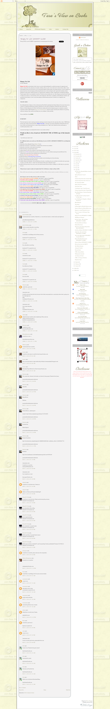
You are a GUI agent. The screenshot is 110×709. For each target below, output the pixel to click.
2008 (75, 270)
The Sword (77, 204)
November (77, 156)
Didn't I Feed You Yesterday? (81, 184)
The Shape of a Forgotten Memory (82, 286)
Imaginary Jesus (78, 259)
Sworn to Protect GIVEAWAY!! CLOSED (83, 242)
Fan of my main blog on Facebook (31, 155)
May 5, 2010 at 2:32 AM (29, 674)
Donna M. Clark (26, 497)
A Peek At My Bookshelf (82, 312)
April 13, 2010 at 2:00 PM (30, 271)
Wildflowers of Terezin (79, 217)
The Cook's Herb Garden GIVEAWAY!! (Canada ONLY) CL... (83, 236)
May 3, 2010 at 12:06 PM (29, 381)
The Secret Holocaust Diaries (81, 222)
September (77, 160)
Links (50, 29)
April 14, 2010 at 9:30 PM (30, 322)
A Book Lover (82, 303)
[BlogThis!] (41, 203)
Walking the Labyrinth (79, 253)
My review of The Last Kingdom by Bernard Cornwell (82, 300)
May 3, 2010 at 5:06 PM (29, 493)
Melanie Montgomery (27, 558)
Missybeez (25, 325)
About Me (28, 29)
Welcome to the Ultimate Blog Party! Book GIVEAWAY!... (82, 227)
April (76, 169)
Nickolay (24, 374)
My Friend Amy (82, 293)
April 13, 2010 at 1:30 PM (30, 221)
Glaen (76, 176)
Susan (24, 571)
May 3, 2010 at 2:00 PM (29, 468)
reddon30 (24, 482)
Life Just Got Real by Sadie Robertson (82, 313)
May (76, 167)
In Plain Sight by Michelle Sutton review (83, 206)
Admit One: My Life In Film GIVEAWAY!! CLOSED (80, 232)
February (77, 264)
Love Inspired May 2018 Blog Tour (82, 304)
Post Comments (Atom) (29, 692)
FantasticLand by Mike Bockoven (82, 294)
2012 (75, 148)
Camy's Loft (82, 285)
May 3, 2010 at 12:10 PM (29, 432)
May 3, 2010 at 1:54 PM (29, 459)
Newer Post (21, 690)
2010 (75, 152)
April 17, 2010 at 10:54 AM (30, 330)
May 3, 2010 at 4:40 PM (29, 479)
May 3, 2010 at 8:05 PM (29, 511)
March (76, 262)
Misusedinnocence (26, 334)
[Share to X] (42, 203)
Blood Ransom (78, 202)
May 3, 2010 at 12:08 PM (29, 405)
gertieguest (25, 550)
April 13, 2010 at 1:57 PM (30, 239)
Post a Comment (22, 687)
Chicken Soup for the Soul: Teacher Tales (83, 178)
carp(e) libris (82, 321)
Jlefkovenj (25, 344)
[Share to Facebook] (43, 203)
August (76, 162)
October (77, 158)
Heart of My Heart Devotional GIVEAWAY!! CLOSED (81, 239)
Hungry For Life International (40, 109)
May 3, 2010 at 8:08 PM (29, 538)
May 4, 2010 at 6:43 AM (29, 575)
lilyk (23, 645)
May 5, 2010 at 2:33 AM (29, 684)
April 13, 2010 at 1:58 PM (30, 250)
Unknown (24, 285)
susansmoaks (25, 579)
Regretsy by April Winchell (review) (82, 210)
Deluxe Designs (89, 701)
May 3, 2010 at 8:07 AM (29, 370)
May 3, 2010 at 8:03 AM (29, 356)
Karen (24, 620)
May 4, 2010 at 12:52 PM (29, 617)
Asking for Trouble (79, 248)
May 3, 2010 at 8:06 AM (29, 363)
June (76, 165)
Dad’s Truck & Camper (82, 290)
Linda (24, 232)
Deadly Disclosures (79, 224)
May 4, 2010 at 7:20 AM (29, 592)
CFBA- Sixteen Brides (79, 252)
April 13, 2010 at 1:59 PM (30, 260)
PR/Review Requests (40, 29)
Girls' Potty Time (78, 186)
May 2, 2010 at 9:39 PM (29, 348)
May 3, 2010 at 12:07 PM (29, 391)
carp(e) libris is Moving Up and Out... (82, 322)
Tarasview (83, 37)
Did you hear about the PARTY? (81, 244)
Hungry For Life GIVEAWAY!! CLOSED (83, 215)
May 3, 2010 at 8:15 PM (29, 547)
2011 (75, 150)
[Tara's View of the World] (82, 129)
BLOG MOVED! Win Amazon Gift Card (82, 317)
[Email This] (39, 203)
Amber (24, 314)
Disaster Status (78, 250)
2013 (75, 146)
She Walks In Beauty (79, 246)
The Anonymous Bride (79, 182)
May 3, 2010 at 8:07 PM (29, 520)
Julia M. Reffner (26, 214)
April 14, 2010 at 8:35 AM (30, 289)
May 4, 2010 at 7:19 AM (29, 583)
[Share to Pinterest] (45, 203)
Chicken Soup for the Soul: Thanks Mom (83, 190)
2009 (75, 268)
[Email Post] (37, 202)
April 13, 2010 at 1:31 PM (30, 229)
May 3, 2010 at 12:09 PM (29, 419)
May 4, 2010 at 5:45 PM (29, 635)
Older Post (68, 690)
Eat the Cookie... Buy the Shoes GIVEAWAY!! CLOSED (81, 220)
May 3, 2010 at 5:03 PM (29, 486)
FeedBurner (85, 79)
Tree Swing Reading (82, 316)
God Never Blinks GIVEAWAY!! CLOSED (83, 230)
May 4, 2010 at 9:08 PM (29, 642)
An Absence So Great (79, 255)
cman (24, 631)
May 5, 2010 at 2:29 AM (29, 663)
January (77, 266)
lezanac (24, 352)
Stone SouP (82, 289)
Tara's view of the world (82, 308)
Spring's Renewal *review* (80, 174)
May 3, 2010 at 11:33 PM (29, 568)
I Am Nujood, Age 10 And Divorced (82, 188)
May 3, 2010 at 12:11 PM (29, 446)
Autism (57, 29)
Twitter (27, 151)
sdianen (24, 610)
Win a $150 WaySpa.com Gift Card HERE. (29, 178)
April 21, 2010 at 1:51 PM (30, 341)
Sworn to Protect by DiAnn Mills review (83, 208)
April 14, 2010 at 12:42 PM (30, 301)
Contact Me (65, 29)
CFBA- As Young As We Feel (81, 257)
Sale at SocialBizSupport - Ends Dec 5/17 (82, 309)
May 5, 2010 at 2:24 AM (29, 653)
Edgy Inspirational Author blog (82, 298)
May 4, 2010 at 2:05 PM (29, 627)
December (77, 154)
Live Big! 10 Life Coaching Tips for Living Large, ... (82, 196)
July (76, 163)
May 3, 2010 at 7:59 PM (29, 502)
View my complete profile (82, 39)
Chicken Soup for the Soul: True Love (82, 180)
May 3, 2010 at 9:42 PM (29, 554)
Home (21, 29)
